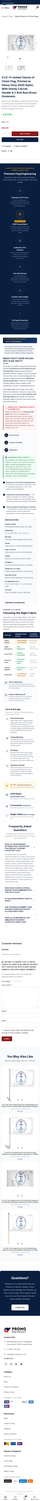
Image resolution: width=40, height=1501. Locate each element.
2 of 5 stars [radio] (16, 981)
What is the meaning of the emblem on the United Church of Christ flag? (17, 920)
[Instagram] (11, 1364)
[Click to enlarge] (8, 57)
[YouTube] (21, 1364)
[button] (18, 1100)
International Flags (11, 1466)
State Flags (8, 1461)
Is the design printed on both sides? (18, 900)
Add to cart (25, 134)
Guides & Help (9, 1423)
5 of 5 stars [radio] (21, 981)
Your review (7, 985)
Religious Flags (7, 16)
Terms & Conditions (11, 1387)
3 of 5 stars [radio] (17, 981)
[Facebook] (6, 1364)
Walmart (23, 1481)
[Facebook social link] (8, 151)
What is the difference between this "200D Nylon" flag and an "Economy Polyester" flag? (17, 847)
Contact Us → (9, 1358)
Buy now (20, 139)
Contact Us (20, 1307)
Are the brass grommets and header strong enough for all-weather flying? (18, 909)
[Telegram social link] (11, 151)
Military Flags (9, 1471)
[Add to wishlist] (22, 1100)
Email (4, 1020)
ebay (15, 1481)
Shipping (7, 1429)
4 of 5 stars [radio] (19, 981)
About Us (7, 1377)
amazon (8, 1481)
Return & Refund (10, 1434)
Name (4, 1011)
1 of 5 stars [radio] (14, 981)
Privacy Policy (9, 1392)
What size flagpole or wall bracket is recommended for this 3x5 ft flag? (18, 890)
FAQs (6, 1418)
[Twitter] (16, 1364)
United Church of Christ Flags (26, 16)
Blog (5, 1382)
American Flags (10, 1456)
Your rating (6, 981)
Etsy (30, 1481)
